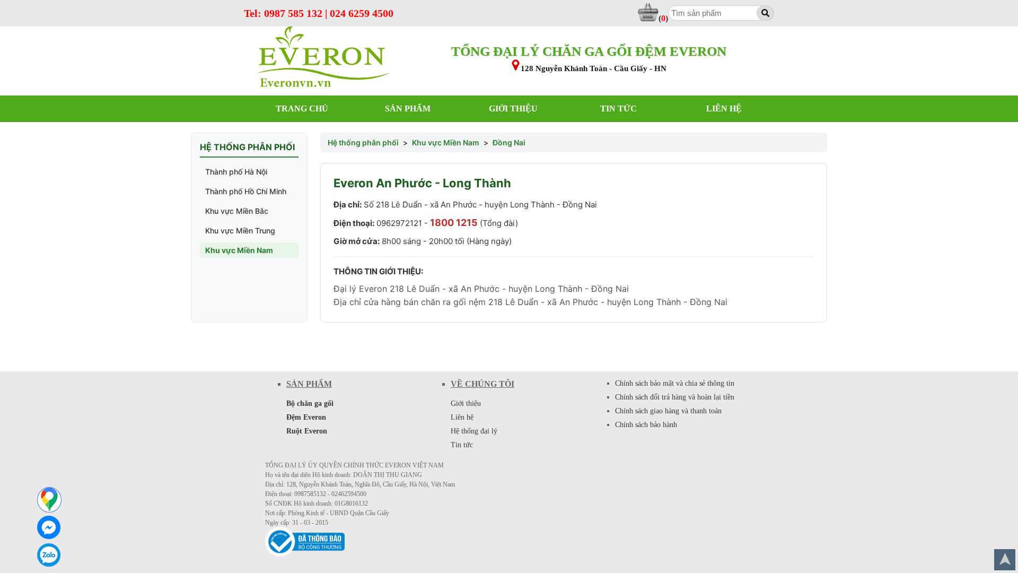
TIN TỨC (618, 108)
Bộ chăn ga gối (310, 403)
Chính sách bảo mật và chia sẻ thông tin (674, 383)
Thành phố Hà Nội (236, 171)
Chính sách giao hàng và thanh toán (668, 411)
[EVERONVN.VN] (323, 57)
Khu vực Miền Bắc (236, 210)
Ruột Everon (306, 431)
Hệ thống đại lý (474, 431)
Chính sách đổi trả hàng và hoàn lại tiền (674, 397)
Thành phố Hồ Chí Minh (245, 191)
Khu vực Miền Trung (240, 230)
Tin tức (462, 445)
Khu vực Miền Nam (239, 250)
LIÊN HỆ (724, 108)
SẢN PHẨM (408, 108)
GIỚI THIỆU (513, 108)
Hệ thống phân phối (363, 142)
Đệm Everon (306, 417)
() (663, 18)
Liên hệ (462, 417)
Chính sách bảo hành (646, 425)
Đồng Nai (509, 142)
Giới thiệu (466, 403)
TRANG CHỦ (302, 108)
